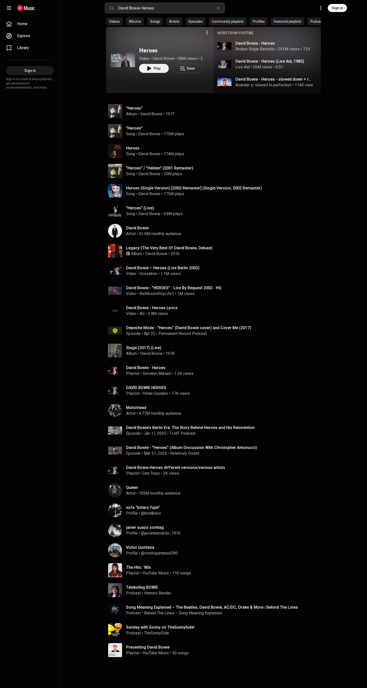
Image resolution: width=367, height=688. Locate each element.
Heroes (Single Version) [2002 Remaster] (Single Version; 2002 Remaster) (194, 188)
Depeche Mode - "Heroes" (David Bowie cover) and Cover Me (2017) (188, 327)
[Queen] (215, 490)
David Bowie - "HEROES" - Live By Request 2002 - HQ (173, 287)
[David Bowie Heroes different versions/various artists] (215, 470)
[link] (30, 24)
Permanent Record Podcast (183, 333)
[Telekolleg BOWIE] (215, 590)
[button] (123, 60)
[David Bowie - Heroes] (215, 371)
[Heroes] (122, 59)
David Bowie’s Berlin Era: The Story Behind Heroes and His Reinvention (190, 427)
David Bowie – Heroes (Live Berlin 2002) (162, 268)
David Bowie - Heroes (255, 43)
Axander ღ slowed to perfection (263, 85)
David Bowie (164, 58)
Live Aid (242, 67)
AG (142, 313)
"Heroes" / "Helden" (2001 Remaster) (159, 168)
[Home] (26, 8)
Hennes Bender (157, 593)
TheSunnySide (156, 633)
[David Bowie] (215, 231)
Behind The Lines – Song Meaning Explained (183, 613)
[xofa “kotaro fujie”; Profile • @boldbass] (215, 510)
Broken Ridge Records (255, 49)
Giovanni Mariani (157, 373)
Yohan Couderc (155, 393)
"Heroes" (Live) (140, 208)
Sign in (337, 8)
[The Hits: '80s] (215, 570)
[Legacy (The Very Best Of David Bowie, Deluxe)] (215, 251)
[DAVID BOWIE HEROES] (215, 391)
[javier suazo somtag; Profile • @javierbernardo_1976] (215, 530)
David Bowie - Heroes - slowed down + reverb (274, 79)
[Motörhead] (215, 410)
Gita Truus (151, 473)
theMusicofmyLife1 (157, 293)
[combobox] (171, 8)
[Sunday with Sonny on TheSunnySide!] (215, 630)
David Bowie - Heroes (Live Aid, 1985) (269, 61)
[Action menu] (206, 32)
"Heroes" (134, 128)
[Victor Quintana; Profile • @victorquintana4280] (215, 550)
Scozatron (148, 273)
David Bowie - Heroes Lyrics (152, 307)
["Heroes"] (215, 111)
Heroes (148, 50)
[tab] (114, 21)
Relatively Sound (185, 453)
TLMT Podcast (182, 433)
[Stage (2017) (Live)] (215, 351)
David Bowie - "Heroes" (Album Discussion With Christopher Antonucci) (191, 447)
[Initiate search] (112, 8)
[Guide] (9, 8)
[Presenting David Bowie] (215, 650)
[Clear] (218, 8)
